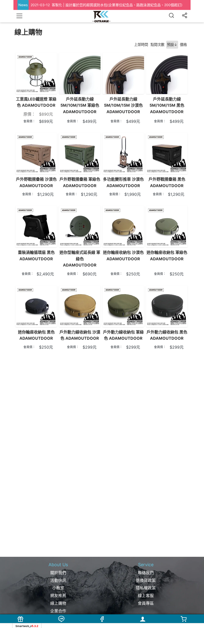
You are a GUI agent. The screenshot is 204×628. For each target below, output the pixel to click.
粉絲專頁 (102, 625)
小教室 (58, 587)
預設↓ (172, 44)
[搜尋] (171, 16)
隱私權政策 (146, 587)
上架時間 (141, 44)
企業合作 (58, 610)
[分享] (185, 16)
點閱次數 (157, 44)
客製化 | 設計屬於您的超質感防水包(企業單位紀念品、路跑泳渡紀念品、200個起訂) (117, 5)
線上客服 (146, 595)
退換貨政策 (146, 580)
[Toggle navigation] (19, 16)
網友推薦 (58, 595)
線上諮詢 (61, 625)
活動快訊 (58, 580)
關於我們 (58, 572)
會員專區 (146, 603)
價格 (183, 44)
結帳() (184, 625)
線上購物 (58, 603)
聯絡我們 (146, 572)
